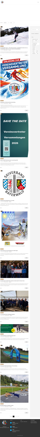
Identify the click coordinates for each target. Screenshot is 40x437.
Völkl (37, 52)
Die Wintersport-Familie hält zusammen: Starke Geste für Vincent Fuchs (12, 280)
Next (11, 416)
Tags (11, 22)
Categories (5, 22)
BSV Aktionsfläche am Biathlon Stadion (6, 405)
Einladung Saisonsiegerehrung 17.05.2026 (7, 200)
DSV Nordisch (34, 45)
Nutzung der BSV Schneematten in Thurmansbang (8, 365)
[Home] (2, 3)
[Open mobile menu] (38, 2)
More (1, 55)
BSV (32, 40)
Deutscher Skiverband (33, 421)
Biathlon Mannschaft (35, 39)
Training (33, 52)
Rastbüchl (33, 49)
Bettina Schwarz (6, 103)
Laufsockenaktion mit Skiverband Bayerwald (7, 335)
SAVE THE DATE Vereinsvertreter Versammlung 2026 (9, 160)
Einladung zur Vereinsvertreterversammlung (7, 102)
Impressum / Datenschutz (23, 421)
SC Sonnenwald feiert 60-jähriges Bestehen (7, 314)
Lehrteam (33, 48)
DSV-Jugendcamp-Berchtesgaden (34, 44)
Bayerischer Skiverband (34, 422)
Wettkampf (33, 53)
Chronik (36, 40)
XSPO (37, 53)
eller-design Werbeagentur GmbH (4, 427)
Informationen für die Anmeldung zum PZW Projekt (9, 250)
